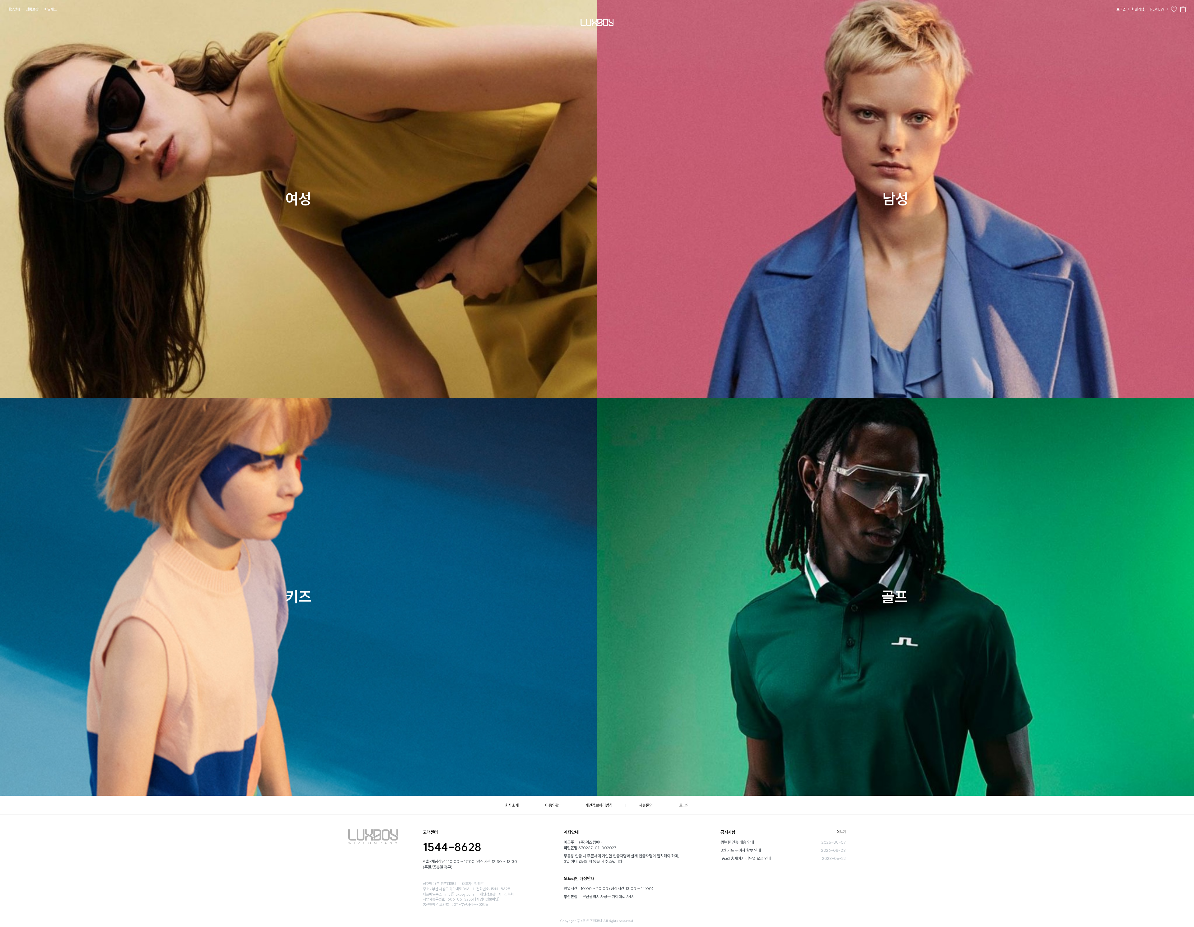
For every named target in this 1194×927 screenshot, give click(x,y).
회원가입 (1138, 9)
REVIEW (1157, 9)
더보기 (841, 831)
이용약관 (552, 805)
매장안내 (13, 9)
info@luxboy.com (459, 894)
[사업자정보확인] (487, 899)
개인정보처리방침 (599, 805)
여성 (298, 199)
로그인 (1121, 9)
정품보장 (32, 9)
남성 (895, 199)
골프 (895, 597)
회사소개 (512, 805)
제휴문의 (646, 805)
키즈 (298, 597)
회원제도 (50, 9)
